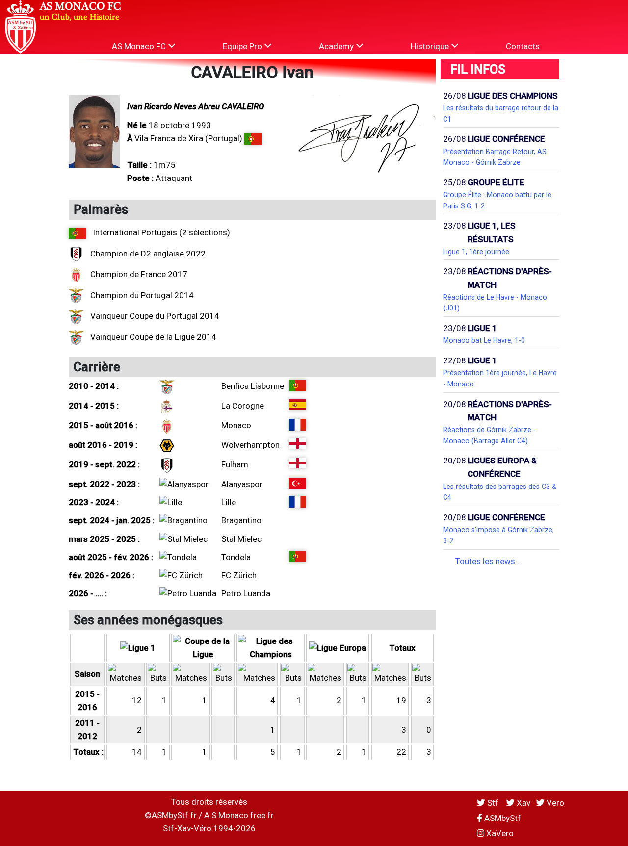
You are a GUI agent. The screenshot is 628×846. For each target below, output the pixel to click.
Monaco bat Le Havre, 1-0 (484, 340)
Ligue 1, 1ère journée (476, 252)
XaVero (499, 833)
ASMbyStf (501, 818)
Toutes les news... (488, 561)
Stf (492, 803)
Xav (522, 803)
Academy (337, 46)
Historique (431, 46)
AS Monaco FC (140, 46)
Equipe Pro (243, 46)
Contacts (523, 46)
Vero (554, 803)
